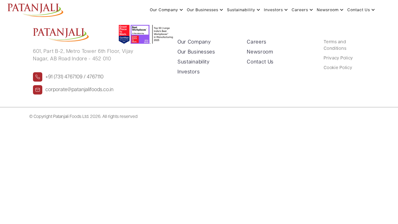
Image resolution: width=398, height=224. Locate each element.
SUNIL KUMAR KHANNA (52, 6)
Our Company (194, 42)
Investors (189, 72)
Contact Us (260, 62)
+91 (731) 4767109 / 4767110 (74, 77)
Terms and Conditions (335, 45)
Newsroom (260, 52)
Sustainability (194, 62)
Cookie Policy (338, 68)
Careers (256, 42)
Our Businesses (196, 52)
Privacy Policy (338, 58)
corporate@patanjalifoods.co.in (79, 89)
